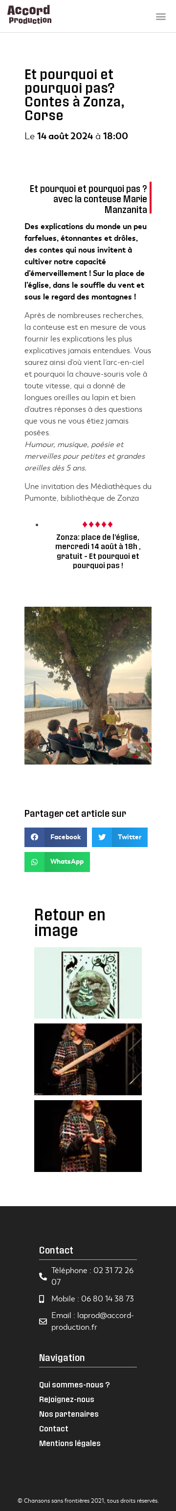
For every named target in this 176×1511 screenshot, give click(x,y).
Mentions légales (70, 1442)
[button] (161, 16)
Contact (53, 1428)
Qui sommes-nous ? (74, 1384)
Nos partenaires (69, 1413)
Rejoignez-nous (66, 1399)
